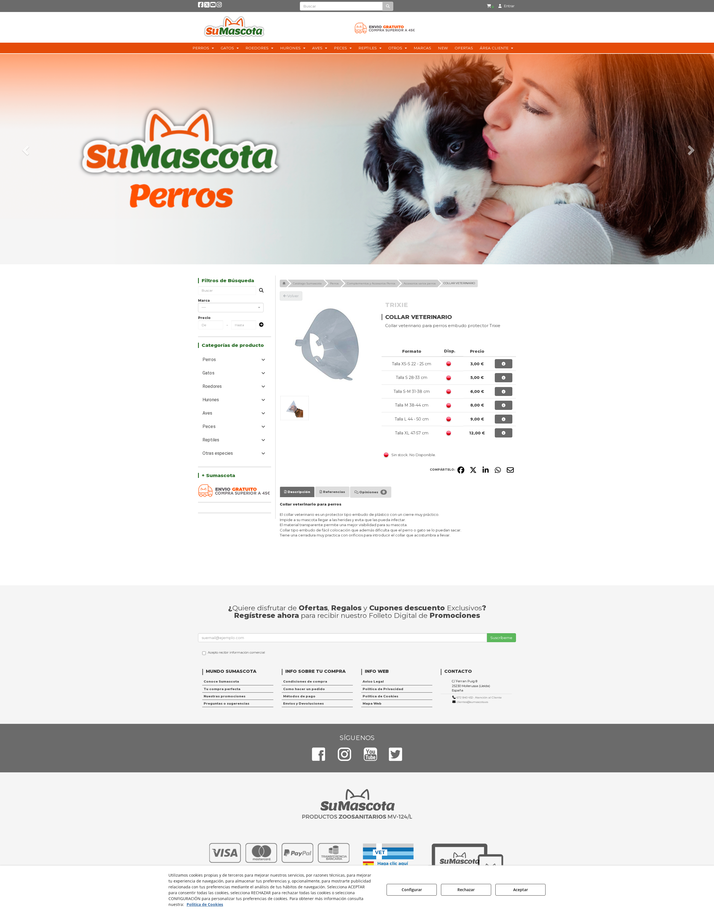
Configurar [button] (412, 889)
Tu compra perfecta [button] (222, 689)
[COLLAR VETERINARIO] (326, 347)
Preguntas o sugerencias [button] (226, 703)
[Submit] (260, 325)
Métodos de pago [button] (299, 696)
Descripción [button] (298, 492)
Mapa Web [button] (372, 703)
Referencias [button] (333, 492)
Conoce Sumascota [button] (221, 681)
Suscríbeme (501, 637)
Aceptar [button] (520, 889)
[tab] (297, 492)
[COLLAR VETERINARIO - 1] (294, 408)
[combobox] (231, 307)
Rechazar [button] (466, 889)
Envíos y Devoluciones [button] (303, 703)
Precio (204, 318)
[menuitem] (490, 6)
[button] (200, 6)
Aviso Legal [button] (373, 681)
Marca (204, 300)
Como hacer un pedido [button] (304, 689)
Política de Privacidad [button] (383, 689)
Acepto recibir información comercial (236, 652)
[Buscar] (387, 6)
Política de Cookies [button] (380, 696)
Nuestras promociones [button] (224, 696)
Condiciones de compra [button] (305, 681)
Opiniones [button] (371, 492)
